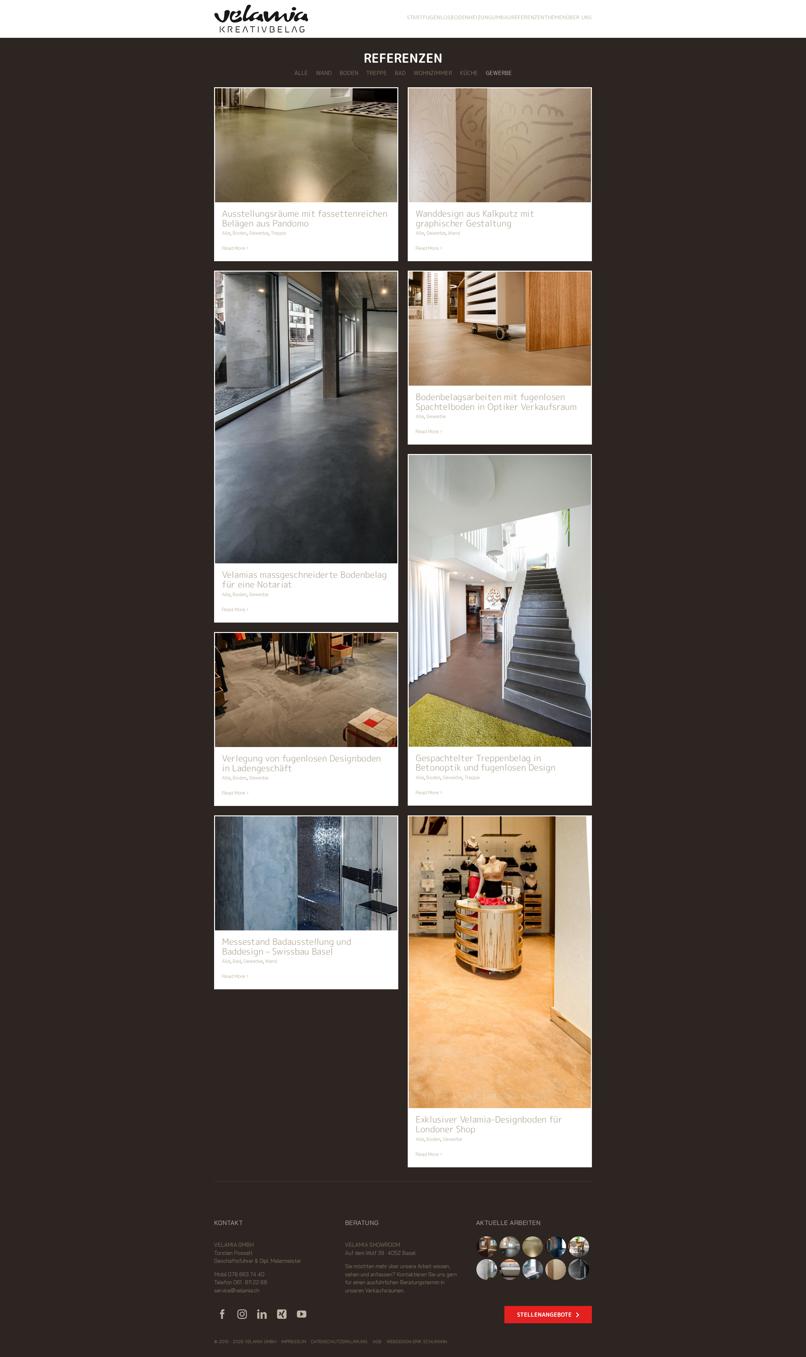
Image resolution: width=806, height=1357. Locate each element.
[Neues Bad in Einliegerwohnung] (487, 1246)
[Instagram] (242, 1314)
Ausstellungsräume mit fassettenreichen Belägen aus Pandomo (305, 218)
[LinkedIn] (262, 1314)
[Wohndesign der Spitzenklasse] (487, 1269)
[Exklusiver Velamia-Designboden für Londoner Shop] (500, 962)
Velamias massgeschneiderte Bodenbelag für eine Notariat (304, 579)
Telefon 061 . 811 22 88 (240, 1282)
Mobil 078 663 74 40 (239, 1274)
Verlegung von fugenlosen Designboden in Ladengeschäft (301, 763)
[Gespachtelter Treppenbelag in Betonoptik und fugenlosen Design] (500, 601)
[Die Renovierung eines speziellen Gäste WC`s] (556, 1246)
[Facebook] (222, 1314)
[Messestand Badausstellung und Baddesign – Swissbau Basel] (306, 873)
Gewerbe (259, 233)
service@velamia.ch (236, 1290)
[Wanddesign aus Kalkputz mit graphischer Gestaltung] (500, 145)
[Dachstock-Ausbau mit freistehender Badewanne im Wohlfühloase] (510, 1269)
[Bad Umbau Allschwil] (510, 1246)
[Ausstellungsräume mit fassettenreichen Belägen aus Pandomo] (306, 145)
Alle (226, 233)
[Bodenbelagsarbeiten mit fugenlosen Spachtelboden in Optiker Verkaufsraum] (500, 329)
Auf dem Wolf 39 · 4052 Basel (380, 1253)
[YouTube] (301, 1314)
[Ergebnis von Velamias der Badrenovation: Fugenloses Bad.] (533, 1269)
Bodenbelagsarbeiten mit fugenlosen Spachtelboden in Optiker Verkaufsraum (496, 402)
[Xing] (282, 1314)
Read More (233, 248)
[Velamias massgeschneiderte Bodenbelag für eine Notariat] (306, 417)
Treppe (278, 233)
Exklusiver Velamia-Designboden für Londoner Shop (489, 1124)
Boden (240, 233)
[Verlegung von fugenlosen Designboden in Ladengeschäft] (306, 690)
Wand (454, 233)
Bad (237, 961)
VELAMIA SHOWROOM (372, 1244)
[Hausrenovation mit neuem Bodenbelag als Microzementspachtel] (579, 1246)
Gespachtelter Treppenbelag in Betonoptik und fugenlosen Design (485, 763)
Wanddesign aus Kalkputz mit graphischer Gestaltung (475, 218)
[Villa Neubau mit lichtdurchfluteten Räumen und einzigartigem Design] (579, 1269)
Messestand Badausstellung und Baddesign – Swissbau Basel (286, 946)
